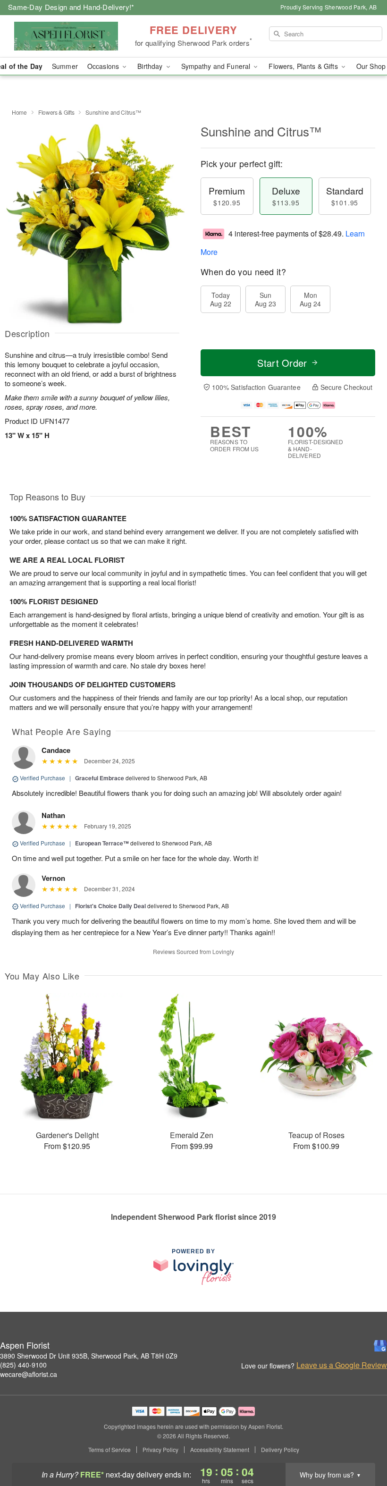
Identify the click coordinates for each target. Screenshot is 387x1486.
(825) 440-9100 (23, 1364)
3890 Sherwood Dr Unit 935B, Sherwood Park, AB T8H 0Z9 (88, 1355)
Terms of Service (109, 1449)
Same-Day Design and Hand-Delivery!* (71, 7)
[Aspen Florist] (66, 36)
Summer (65, 66)
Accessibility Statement (219, 1449)
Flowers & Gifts (56, 112)
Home (19, 112)
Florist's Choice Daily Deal (110, 906)
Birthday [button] (150, 66)
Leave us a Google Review (341, 1365)
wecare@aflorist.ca (28, 1374)
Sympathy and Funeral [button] (216, 66)
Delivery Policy (280, 1449)
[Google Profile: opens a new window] (380, 1345)
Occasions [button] (104, 66)
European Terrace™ (102, 843)
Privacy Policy (160, 1449)
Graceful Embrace (99, 778)
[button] (362, 1446)
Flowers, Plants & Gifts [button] (304, 66)
